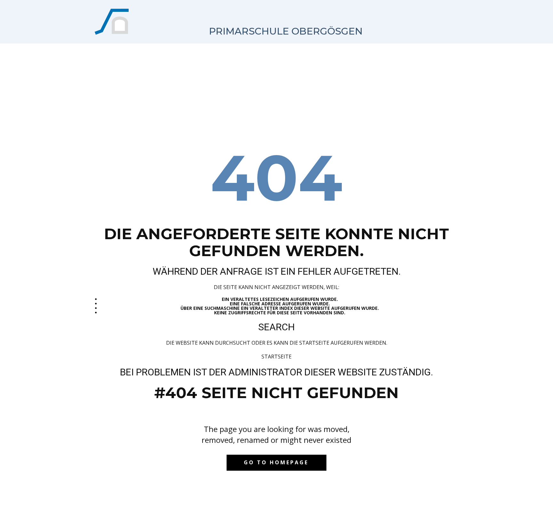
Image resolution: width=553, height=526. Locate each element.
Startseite (276, 356)
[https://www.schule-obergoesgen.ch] (112, 21)
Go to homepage (276, 462)
